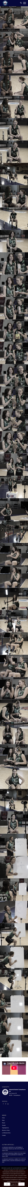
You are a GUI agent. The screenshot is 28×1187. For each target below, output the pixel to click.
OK (7, 1184)
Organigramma (5, 1127)
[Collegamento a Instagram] (5, 1104)
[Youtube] (8, 1104)
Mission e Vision (6, 1130)
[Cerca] (20, 3)
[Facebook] (3, 1104)
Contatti (4, 1135)
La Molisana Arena (6, 1132)
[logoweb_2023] (11, 3)
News (3, 1120)
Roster (3, 1122)
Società (4, 1125)
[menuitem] (20, 3)
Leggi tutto (14, 1184)
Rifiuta (21, 1184)
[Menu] (24, 3)
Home (3, 1117)
